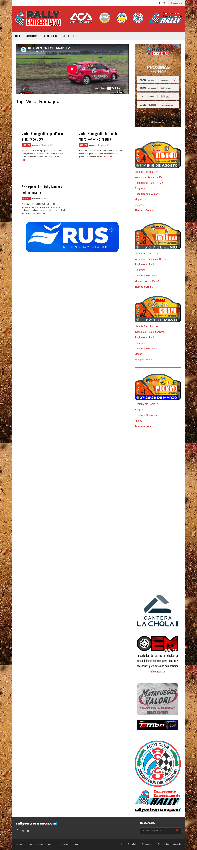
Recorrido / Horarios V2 (147, 194)
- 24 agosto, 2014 (103, 145)
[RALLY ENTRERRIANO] (38, 20)
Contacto (177, 844)
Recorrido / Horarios (146, 275)
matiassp (36, 145)
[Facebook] (159, 3)
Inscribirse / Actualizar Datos (150, 177)
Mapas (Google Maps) (147, 281)
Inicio (17, 36)
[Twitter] (28, 831)
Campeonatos (50, 36)
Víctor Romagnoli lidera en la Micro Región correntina (98, 136)
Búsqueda (176, 3)
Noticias (26, 145)
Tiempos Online (144, 210)
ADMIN (76, 844)
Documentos (69, 36)
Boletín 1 (139, 205)
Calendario (31, 36)
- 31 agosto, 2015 (46, 145)
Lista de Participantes (146, 172)
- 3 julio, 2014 (45, 198)
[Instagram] (164, 3)
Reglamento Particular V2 (149, 183)
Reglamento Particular (147, 264)
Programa (140, 188)
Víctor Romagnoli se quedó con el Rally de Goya (42, 136)
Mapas (138, 199)
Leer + (107, 157)
